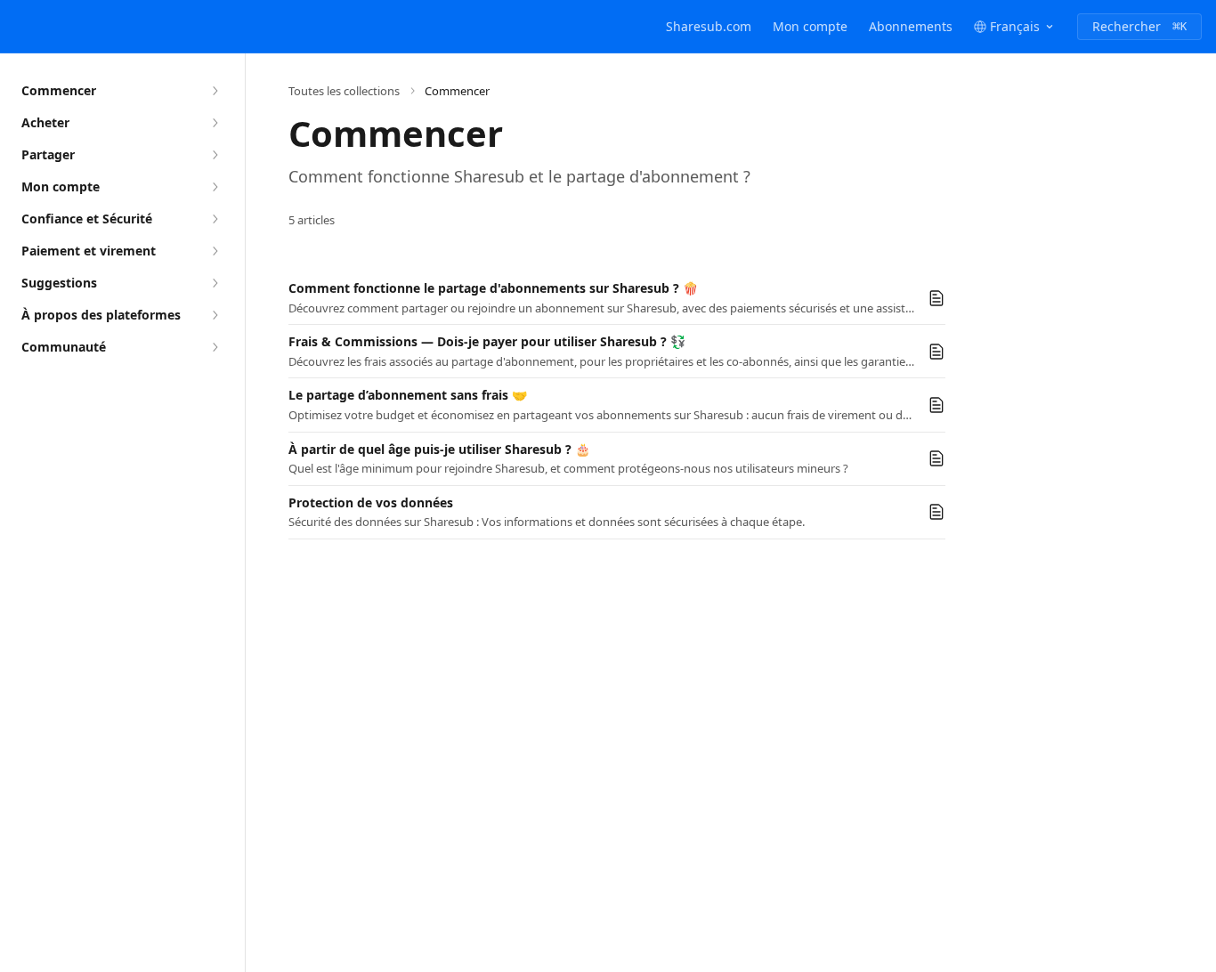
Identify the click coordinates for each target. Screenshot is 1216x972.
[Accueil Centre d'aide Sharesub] (17, 26)
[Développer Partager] (214, 154)
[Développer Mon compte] (214, 186)
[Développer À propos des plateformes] (214, 315)
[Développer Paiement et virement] (214, 251)
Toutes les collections (344, 91)
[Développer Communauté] (214, 347)
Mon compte (810, 26)
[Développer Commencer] (214, 90)
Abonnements (911, 26)
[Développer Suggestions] (214, 283)
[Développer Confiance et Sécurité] (214, 219)
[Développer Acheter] (214, 122)
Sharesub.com (708, 26)
